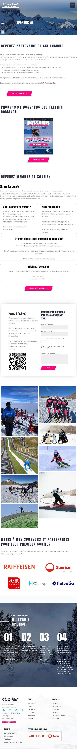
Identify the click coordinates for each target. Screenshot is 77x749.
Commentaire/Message (49, 353)
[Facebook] (4, 710)
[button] (72, 5)
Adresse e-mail (46, 331)
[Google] (16, 710)
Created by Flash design (9, 722)
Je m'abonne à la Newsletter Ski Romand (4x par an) (53, 347)
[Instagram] (10, 710)
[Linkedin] (22, 710)
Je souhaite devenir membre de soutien (53, 339)
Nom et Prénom (47, 324)
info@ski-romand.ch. (49, 83)
